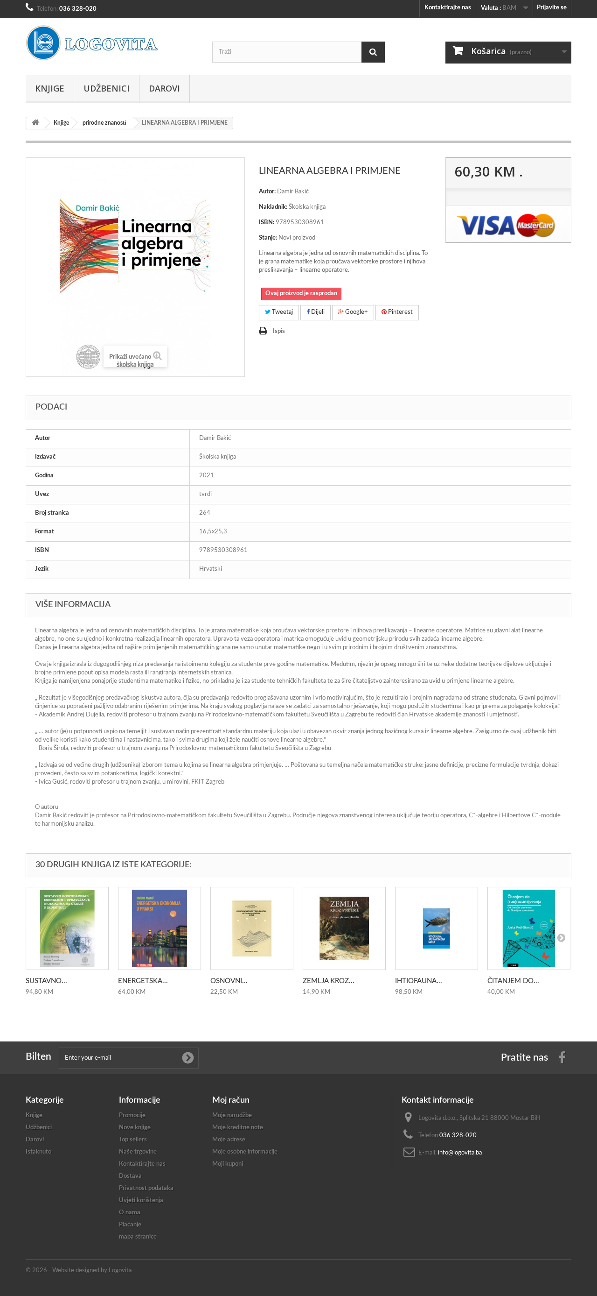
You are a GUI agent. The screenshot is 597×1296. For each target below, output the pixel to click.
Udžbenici (106, 88)
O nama (129, 1213)
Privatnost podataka (146, 1188)
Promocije (132, 1115)
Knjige (49, 88)
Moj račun (231, 1100)
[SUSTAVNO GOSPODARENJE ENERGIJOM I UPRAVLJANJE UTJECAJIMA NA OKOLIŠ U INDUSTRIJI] (67, 928)
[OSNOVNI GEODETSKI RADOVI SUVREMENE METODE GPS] (251, 928)
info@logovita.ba (460, 1153)
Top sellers (133, 1140)
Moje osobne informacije (245, 1152)
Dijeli (317, 312)
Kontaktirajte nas (447, 8)
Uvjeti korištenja (141, 1200)
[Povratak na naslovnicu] (35, 123)
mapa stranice (138, 1237)
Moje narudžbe (232, 1115)
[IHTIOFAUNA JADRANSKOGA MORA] (436, 928)
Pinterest (400, 312)
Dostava (130, 1176)
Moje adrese (228, 1140)
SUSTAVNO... (46, 980)
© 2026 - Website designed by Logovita (79, 1271)
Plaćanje (130, 1225)
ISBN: (266, 223)
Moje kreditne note (237, 1128)
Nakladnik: (273, 207)
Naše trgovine (138, 1152)
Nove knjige (135, 1128)
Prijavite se (552, 8)
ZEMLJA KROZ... (328, 980)
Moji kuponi (227, 1164)
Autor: (267, 192)
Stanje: (268, 238)
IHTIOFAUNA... (418, 980)
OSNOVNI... (229, 980)
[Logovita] (112, 43)
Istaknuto (38, 1152)
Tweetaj (282, 312)
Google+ (356, 312)
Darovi (164, 88)
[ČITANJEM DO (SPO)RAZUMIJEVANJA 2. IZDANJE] (528, 928)
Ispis (279, 331)
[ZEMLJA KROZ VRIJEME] (344, 928)
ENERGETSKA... (143, 980)
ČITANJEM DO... (513, 980)
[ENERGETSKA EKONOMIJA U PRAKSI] (159, 928)
